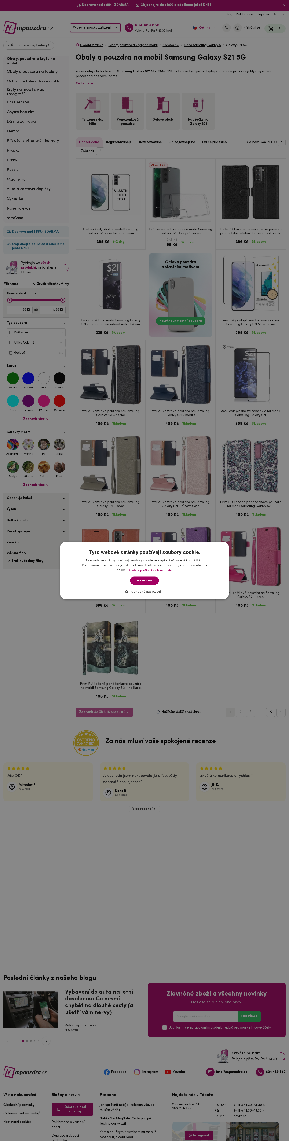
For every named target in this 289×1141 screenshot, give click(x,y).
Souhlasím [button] (144, 580)
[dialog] (144, 570)
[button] (144, 591)
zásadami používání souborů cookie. (150, 570)
